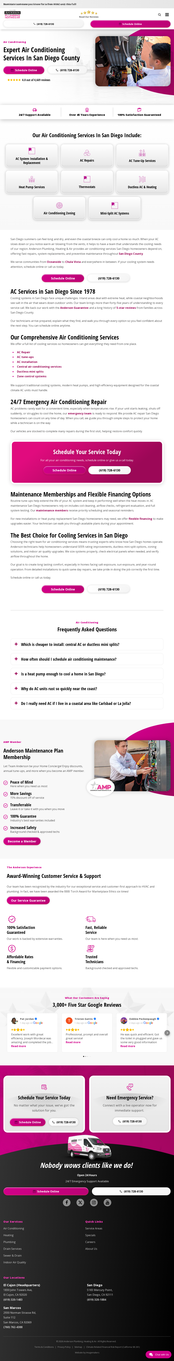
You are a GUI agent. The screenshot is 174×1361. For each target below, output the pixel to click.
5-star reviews (126, 308)
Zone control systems (31, 376)
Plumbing (9, 1242)
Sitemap (78, 1347)
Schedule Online (63, 278)
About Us (91, 1249)
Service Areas (93, 1228)
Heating (8, 1235)
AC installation (27, 362)
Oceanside (54, 262)
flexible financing (140, 519)
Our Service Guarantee (28, 900)
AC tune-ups (25, 357)
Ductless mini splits (30, 371)
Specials (90, 1235)
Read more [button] (18, 1046)
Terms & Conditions (44, 1347)
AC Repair (23, 352)
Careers (90, 1242)
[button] (43, 24)
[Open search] (159, 14)
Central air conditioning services (39, 366)
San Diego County (131, 254)
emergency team (80, 413)
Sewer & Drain (12, 1255)
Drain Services (12, 1249)
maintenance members (52, 510)
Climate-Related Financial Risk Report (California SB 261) (113, 1347)
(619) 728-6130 (108, 278)
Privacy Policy (64, 1347)
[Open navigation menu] (167, 14)
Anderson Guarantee (74, 308)
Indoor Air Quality (14, 1262)
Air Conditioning (13, 1228)
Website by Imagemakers (87, 1352)
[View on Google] (14, 1020)
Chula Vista (73, 262)
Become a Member (22, 841)
